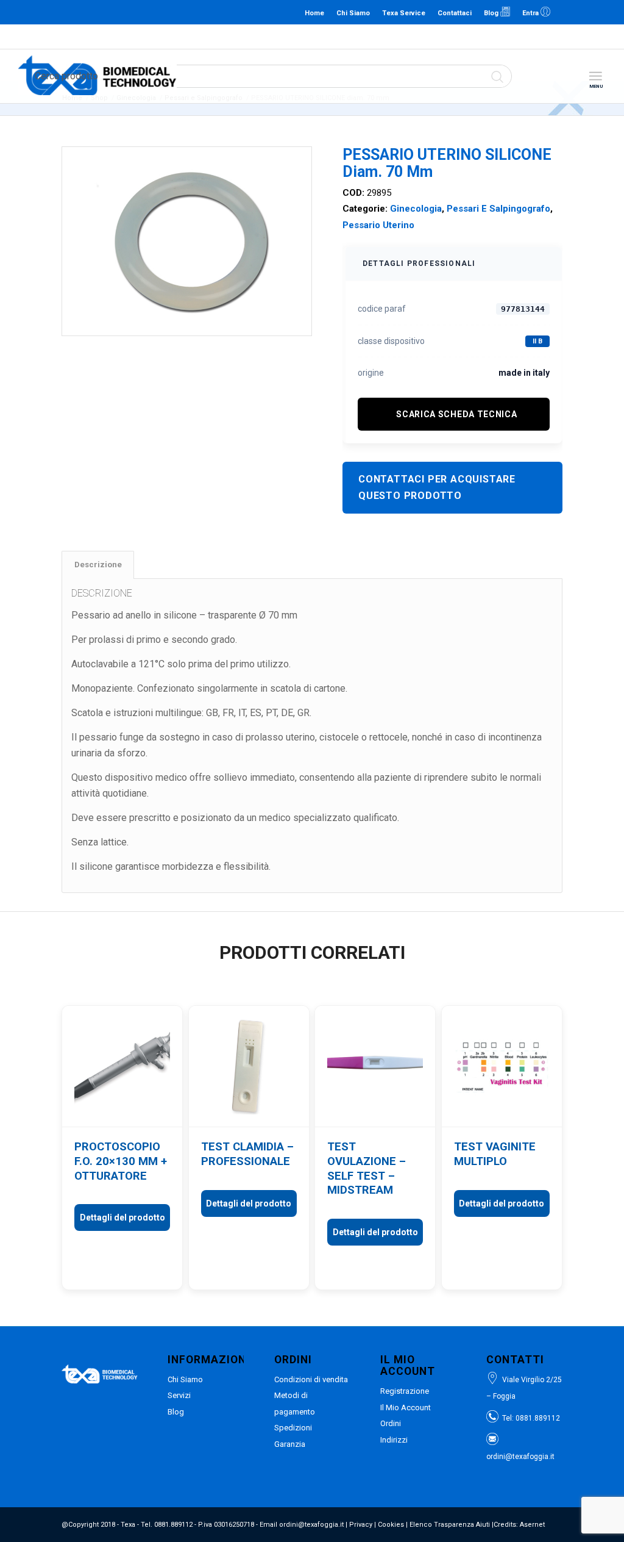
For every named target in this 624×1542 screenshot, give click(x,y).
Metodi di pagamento (294, 1403)
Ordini (390, 1423)
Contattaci (455, 13)
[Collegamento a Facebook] (584, 12)
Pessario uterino (378, 225)
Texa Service (403, 13)
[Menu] (595, 76)
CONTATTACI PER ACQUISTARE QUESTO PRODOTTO (437, 487)
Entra (531, 13)
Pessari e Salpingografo (498, 208)
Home (314, 13)
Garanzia (289, 1444)
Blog (492, 13)
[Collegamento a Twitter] (603, 12)
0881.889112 (251, 36)
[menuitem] (595, 76)
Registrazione (404, 1391)
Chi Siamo (353, 13)
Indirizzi (394, 1439)
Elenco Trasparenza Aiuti (450, 1525)
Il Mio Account (405, 1407)
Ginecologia (416, 208)
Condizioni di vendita (311, 1379)
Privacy (360, 1525)
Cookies (391, 1525)
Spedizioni (293, 1427)
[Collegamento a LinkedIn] (566, 12)
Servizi (179, 1395)
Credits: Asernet (519, 1525)
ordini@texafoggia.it (309, 36)
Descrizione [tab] (98, 564)
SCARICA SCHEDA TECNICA (456, 414)
